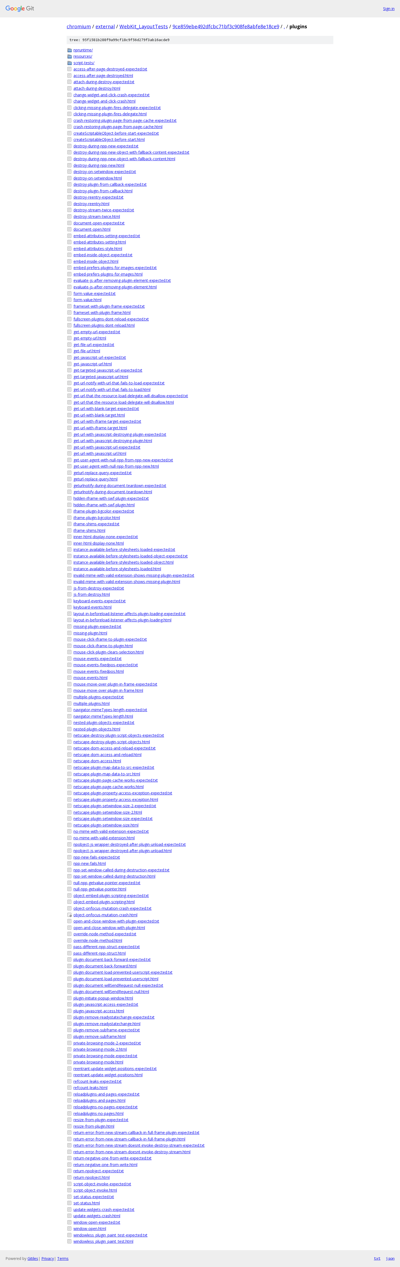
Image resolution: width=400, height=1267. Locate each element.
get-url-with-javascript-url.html (99, 453)
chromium (79, 26)
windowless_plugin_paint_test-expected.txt (110, 1235)
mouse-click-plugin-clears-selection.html (108, 652)
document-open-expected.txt (99, 223)
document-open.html (91, 229)
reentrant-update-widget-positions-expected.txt (115, 1068)
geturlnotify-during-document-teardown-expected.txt (119, 485)
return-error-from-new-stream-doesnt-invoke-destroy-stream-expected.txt (139, 1145)
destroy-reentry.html (91, 203)
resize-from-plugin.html (93, 1126)
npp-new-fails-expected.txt (96, 857)
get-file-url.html (86, 350)
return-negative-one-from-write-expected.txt (112, 1158)
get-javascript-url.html (92, 363)
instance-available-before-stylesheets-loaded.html (117, 568)
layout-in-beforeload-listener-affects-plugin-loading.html (122, 619)
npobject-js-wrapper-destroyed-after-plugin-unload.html (122, 850)
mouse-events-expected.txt (97, 658)
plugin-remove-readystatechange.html (106, 1023)
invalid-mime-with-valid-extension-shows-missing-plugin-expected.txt (133, 575)
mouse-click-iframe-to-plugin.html (103, 645)
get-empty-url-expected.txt (96, 331)
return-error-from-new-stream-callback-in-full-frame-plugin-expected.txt (136, 1132)
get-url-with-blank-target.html (99, 415)
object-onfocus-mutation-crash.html (105, 914)
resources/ (82, 56)
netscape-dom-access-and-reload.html (107, 754)
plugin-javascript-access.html (98, 1010)
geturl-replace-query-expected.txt (102, 472)
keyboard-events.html (92, 607)
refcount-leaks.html (90, 1087)
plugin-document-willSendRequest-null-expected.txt (118, 985)
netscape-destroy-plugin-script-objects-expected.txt (118, 735)
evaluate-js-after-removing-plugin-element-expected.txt (122, 280)
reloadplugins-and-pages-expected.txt (106, 1094)
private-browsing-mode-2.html (100, 1049)
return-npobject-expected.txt (98, 1170)
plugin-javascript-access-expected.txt (105, 1004)
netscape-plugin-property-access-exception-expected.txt (122, 793)
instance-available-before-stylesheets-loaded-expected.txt (124, 549)
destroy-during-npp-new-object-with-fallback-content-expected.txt (131, 152)
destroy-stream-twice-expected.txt (103, 209)
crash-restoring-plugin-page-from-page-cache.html (117, 126)
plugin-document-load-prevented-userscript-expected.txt (123, 972)
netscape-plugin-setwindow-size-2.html (107, 812)
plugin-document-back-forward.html (105, 966)
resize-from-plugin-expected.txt (100, 1119)
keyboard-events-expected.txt (99, 600)
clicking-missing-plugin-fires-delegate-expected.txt (117, 107)
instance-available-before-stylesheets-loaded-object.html (123, 562)
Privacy (47, 1258)
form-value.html (87, 299)
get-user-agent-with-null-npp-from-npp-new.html (116, 466)
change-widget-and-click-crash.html (104, 101)
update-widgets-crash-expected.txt (103, 1209)
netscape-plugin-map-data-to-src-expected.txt (113, 767)
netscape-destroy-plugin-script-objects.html (111, 741)
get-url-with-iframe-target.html (100, 427)
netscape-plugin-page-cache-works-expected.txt (115, 780)
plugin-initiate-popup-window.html (103, 998)
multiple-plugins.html (91, 703)
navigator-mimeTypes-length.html (103, 716)
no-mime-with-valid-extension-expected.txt (111, 831)
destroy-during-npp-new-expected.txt (106, 146)
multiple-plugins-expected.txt (98, 696)
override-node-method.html (97, 940)
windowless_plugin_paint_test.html (103, 1241)
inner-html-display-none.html (98, 543)
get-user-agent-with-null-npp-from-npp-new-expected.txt (123, 460)
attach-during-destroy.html (96, 88)
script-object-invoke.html (95, 1190)
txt (377, 1258)
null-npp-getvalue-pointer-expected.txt (106, 882)
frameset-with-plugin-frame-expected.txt (109, 306)
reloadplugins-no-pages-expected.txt (105, 1106)
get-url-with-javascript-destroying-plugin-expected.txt (119, 434)
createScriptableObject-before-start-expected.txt (116, 133)
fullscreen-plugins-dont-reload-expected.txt (111, 319)
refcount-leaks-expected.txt (97, 1081)
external (105, 26)
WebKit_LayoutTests (143, 26)
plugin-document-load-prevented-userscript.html (115, 978)
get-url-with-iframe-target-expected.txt (107, 421)
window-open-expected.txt (96, 1222)
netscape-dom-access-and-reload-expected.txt (114, 748)
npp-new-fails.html (89, 863)
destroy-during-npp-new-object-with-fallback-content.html (124, 158)
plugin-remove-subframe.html (99, 1036)
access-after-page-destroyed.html (103, 75)
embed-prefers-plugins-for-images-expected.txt (115, 267)
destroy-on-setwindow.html (97, 178)
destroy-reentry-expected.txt (98, 197)
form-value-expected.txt (94, 293)
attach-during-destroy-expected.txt (103, 81)
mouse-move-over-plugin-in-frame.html (108, 690)
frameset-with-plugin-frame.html (102, 312)
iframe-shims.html (89, 530)
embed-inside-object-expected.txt (103, 254)
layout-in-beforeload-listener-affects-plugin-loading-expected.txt (129, 613)
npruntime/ (83, 50)
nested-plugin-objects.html (96, 729)
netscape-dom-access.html (97, 760)
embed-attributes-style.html (97, 248)
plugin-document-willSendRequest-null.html (111, 991)
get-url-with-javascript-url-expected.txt (106, 447)
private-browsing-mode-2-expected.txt (107, 1043)
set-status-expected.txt (93, 1196)
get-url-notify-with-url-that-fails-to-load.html (111, 389)
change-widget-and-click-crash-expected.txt (111, 94)
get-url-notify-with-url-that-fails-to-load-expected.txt (119, 383)
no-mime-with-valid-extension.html (104, 837)
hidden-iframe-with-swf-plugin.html (104, 504)
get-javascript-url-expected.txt (99, 357)
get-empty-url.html (89, 338)
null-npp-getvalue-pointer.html (99, 889)
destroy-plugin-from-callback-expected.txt (110, 184)
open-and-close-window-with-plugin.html (109, 927)
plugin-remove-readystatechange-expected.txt (114, 1017)
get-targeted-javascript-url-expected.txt (107, 370)
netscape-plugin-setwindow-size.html (106, 825)
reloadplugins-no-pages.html (98, 1113)
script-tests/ (83, 62)
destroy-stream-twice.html (96, 216)
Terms (63, 1258)
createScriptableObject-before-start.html (109, 139)
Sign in (389, 8)
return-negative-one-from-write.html (105, 1164)
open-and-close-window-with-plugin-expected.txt (116, 921)
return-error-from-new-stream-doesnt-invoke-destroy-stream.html (131, 1151)
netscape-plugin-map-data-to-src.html (106, 773)
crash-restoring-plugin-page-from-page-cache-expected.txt (125, 120)
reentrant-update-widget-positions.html (108, 1074)
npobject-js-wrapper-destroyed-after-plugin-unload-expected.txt (129, 844)
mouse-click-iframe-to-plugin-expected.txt (110, 639)
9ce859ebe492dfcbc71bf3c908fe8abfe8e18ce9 (226, 26)
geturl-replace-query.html (95, 479)
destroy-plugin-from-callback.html (103, 190)
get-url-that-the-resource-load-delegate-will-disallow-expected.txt (130, 395)
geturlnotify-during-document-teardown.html (112, 491)
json (390, 1258)
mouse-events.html (90, 677)
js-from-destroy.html (91, 594)
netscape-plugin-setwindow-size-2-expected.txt (114, 805)
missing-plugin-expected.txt (97, 626)
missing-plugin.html (90, 633)
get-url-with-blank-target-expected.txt (106, 408)
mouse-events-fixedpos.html (98, 671)
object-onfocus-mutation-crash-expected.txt (112, 908)
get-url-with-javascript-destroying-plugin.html (112, 440)
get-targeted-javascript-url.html (100, 376)
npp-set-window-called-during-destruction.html (114, 876)
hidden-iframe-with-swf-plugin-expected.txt (111, 498)
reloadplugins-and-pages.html (99, 1100)
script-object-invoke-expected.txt (102, 1183)
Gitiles (32, 1258)
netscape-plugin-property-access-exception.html (115, 799)
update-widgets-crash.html (96, 1215)
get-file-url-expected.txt (93, 344)
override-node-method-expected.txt (104, 933)
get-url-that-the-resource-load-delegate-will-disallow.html (123, 402)
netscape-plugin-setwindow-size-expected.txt (113, 818)
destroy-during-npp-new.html (98, 165)
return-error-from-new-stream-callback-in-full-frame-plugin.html (129, 1139)
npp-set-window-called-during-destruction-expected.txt (121, 870)
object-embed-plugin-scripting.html (104, 901)
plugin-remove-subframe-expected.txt (106, 1029)
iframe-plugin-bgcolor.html (96, 517)
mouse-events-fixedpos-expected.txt (105, 664)
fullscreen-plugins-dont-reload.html (104, 325)
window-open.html (89, 1228)
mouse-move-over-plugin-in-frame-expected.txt (115, 684)
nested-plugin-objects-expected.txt (103, 722)
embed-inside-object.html (95, 261)
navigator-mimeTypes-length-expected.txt (110, 709)
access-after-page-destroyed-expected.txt (110, 69)
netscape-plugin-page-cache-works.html (108, 786)
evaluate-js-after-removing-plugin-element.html (115, 286)
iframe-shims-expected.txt (96, 523)
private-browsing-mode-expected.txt (105, 1055)
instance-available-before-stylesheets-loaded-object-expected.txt (130, 556)
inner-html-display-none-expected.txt (105, 536)
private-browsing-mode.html (98, 1062)
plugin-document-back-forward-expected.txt (112, 959)
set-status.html (86, 1203)
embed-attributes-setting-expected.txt (106, 235)
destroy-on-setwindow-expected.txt (104, 171)
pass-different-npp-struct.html (99, 953)
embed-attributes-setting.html (99, 242)
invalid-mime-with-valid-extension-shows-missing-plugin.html (126, 581)
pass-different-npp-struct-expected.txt (106, 946)
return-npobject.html (91, 1177)
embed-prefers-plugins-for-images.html (108, 274)
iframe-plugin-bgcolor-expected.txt (103, 511)
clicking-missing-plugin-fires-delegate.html (110, 113)
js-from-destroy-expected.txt (98, 588)
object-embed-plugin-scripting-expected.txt (111, 895)
